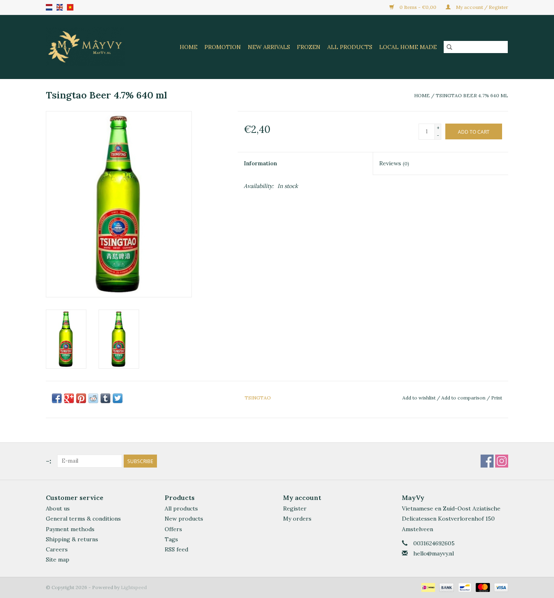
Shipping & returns (72, 539)
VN (70, 7)
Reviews (394, 163)
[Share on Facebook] (57, 398)
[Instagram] (501, 461)
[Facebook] (487, 461)
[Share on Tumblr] (105, 398)
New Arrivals (269, 47)
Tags (171, 539)
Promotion (222, 47)
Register (295, 508)
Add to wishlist (419, 398)
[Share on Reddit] (93, 398)
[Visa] (499, 587)
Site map (57, 559)
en (59, 7)
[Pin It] (81, 398)
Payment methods (70, 529)
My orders (297, 518)
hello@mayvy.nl (433, 553)
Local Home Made (408, 47)
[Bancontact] (464, 587)
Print (496, 398)
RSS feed (176, 549)
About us (58, 508)
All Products (349, 47)
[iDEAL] (427, 587)
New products (184, 518)
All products (181, 508)
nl (49, 7)
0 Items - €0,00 (418, 7)
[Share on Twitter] (117, 398)
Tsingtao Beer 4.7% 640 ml (472, 95)
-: (48, 461)
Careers (57, 549)
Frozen (308, 47)
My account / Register (481, 7)
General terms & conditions (83, 518)
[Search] (449, 47)
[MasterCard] (482, 587)
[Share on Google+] (69, 398)
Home (189, 47)
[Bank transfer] (445, 587)
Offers (173, 529)
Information (260, 163)
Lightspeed (134, 587)
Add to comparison (464, 398)
